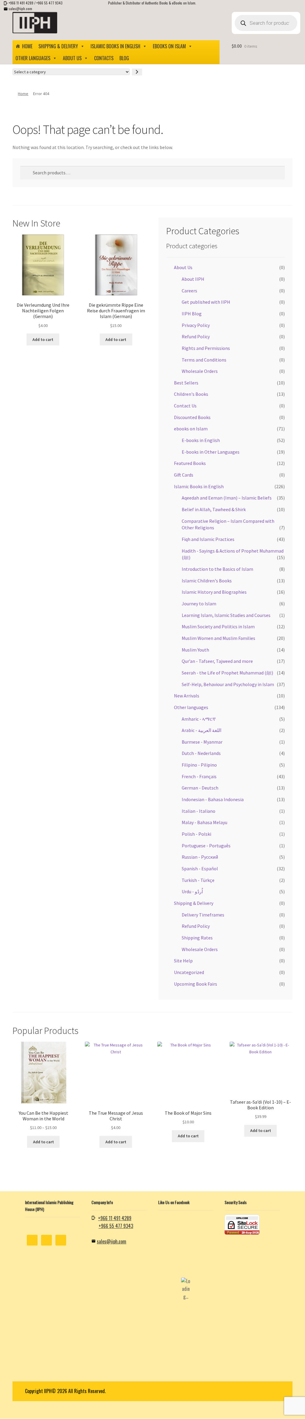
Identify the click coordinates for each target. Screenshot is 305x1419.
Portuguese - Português (206, 846)
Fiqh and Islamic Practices (208, 539)
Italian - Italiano (198, 811)
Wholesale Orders (200, 371)
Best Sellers (186, 383)
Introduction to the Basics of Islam (217, 569)
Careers (189, 291)
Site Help (183, 961)
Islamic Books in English (115, 46)
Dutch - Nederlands (201, 753)
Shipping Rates (197, 938)
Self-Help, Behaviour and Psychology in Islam (228, 684)
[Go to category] (137, 72)
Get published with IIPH (206, 302)
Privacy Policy (196, 325)
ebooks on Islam (169, 46)
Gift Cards (183, 475)
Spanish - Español (200, 868)
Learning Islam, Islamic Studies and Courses (226, 615)
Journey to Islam (199, 604)
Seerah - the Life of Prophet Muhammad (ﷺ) (227, 673)
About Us (72, 58)
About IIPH (193, 279)
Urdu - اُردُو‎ (192, 891)
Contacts (103, 58)
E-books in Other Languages (210, 452)
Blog (124, 58)
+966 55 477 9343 (49, 2)
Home (27, 46)
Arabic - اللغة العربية (201, 730)
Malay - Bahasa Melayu (204, 822)
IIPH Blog (192, 314)
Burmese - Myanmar (202, 742)
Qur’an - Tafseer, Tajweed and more (217, 661)
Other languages (32, 58)
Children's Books (191, 394)
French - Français (199, 776)
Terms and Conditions (204, 360)
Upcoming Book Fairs (195, 984)
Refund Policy (196, 336)
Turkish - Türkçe (198, 880)
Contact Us (185, 406)
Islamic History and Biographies (214, 592)
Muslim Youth (195, 650)
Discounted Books (192, 417)
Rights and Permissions (206, 348)
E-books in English (201, 440)
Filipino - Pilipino (199, 765)
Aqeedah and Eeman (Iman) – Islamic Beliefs (227, 498)
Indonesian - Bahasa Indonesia (213, 799)
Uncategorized (189, 972)
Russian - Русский (200, 857)
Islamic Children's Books (207, 581)
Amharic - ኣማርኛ (199, 719)
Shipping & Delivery (58, 46)
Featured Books (190, 463)
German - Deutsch (200, 788)
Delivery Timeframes (203, 915)
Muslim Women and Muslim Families (218, 638)
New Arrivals (186, 696)
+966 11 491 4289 (21, 2)
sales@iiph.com (20, 8)
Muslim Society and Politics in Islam (218, 626)
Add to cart (42, 339)
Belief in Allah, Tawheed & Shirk (214, 509)
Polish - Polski (196, 834)
